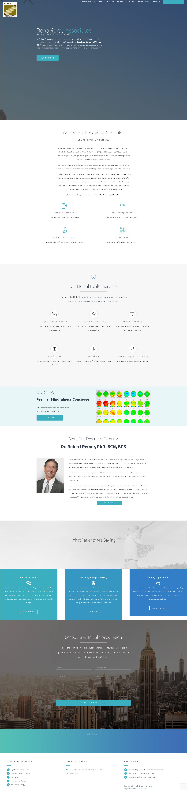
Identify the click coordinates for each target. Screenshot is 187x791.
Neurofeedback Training (18, 781)
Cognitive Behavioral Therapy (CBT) (80, 148)
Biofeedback (15, 777)
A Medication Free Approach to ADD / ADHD (141, 773)
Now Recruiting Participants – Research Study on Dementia (146, 770)
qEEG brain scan (105, 603)
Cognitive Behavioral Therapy (20, 770)
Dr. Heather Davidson (121, 182)
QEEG (106, 152)
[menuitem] (88, 2)
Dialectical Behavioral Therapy (20, 773)
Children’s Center (108, 156)
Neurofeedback (76, 152)
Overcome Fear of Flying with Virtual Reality (141, 777)
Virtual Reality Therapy (89, 152)
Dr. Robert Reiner (62, 174)
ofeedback (67, 152)
